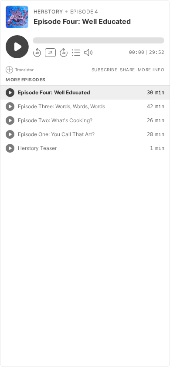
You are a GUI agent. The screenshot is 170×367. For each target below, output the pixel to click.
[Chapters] (75, 52)
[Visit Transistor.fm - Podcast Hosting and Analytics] (20, 69)
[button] (98, 40)
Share (127, 69)
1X (50, 52)
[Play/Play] (10, 92)
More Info (151, 69)
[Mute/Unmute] (88, 53)
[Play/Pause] (17, 17)
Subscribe (105, 69)
